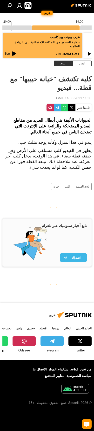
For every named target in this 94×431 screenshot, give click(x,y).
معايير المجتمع (55, 376)
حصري (31, 328)
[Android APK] (75, 389)
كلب (67, 186)
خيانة (56, 186)
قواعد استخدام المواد (63, 369)
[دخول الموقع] (19, 5)
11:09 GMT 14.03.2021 (74, 98)
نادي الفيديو (82, 186)
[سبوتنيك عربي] (82, 7)
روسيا (55, 328)
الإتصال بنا (40, 369)
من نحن (86, 369)
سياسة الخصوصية (79, 376)
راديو (19, 328)
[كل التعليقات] (87, 424)
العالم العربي (84, 328)
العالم (67, 328)
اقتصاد (43, 328)
